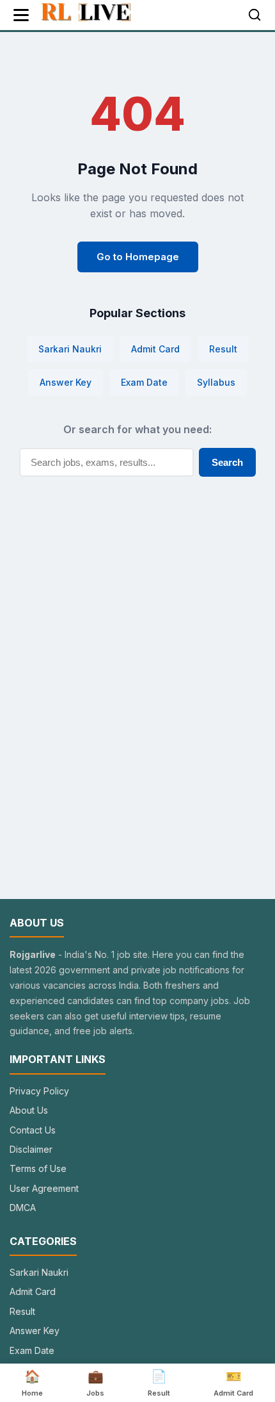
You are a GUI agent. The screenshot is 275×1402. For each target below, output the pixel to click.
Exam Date (144, 382)
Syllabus (216, 382)
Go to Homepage (138, 257)
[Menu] (21, 15)
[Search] (254, 15)
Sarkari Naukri (70, 348)
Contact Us (33, 1130)
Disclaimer (31, 1149)
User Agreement (44, 1188)
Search (227, 462)
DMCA (23, 1207)
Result (223, 348)
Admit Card (155, 348)
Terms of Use (38, 1168)
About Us (29, 1110)
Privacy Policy (39, 1090)
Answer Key (65, 382)
